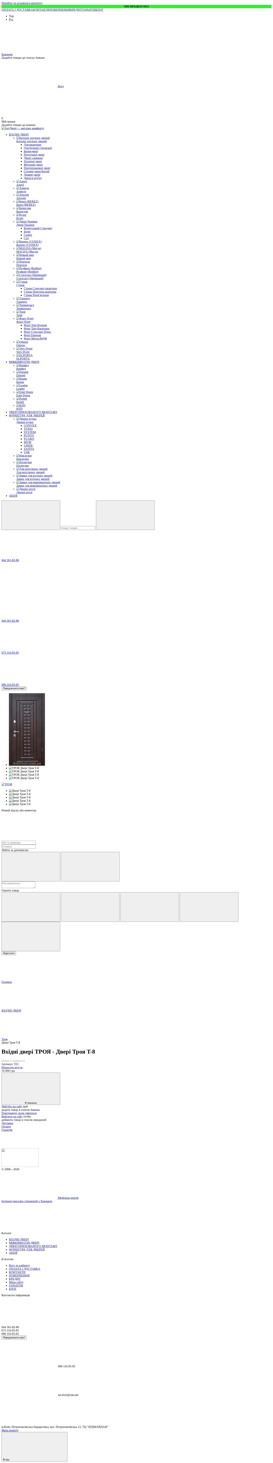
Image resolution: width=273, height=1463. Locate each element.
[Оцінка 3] (149, 907)
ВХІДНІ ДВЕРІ (19, 134)
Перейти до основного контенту (22, 3)
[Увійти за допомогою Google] (90, 866)
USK (27, 452)
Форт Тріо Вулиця (35, 325)
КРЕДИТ (76, 9)
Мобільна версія (67, 1197)
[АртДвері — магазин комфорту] (20, 1165)
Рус (11, 19)
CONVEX (30, 425)
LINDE (28, 445)
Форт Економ (32, 335)
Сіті (26, 238)
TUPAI (28, 428)
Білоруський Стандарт (38, 228)
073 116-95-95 (10, 652)
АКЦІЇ (13, 495)
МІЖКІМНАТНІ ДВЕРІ (24, 362)
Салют (28, 234)
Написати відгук (12, 1067)
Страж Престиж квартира (40, 291)
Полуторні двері (34, 154)
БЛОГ (99, 9)
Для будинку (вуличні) (38, 148)
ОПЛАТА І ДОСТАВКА (17, 9)
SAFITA (29, 448)
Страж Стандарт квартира (40, 288)
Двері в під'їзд (33, 178)
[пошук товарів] (30, 515)
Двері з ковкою (33, 158)
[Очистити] (125, 515)
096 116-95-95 (10, 684)
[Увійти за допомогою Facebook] (30, 866)
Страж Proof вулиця (36, 295)
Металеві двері (33, 164)
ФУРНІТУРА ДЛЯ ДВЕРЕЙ (27, 415)
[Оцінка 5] (30, 936)
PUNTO (29, 435)
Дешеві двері (32, 174)
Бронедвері (31, 151)
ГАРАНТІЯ (89, 9)
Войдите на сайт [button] (11, 1116)
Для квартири (32, 144)
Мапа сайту (16, 1282)
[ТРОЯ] (6, 784)
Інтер (27, 231)
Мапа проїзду (10, 1430)
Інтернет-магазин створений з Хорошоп (26, 1201)
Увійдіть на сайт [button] (11, 1106)
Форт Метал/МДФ (35, 338)
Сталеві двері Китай (36, 171)
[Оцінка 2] (90, 907)
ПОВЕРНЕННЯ (59, 9)
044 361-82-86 (10, 560)
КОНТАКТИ (41, 9)
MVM (27, 442)
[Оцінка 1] (30, 907)
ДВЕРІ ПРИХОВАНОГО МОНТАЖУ (33, 412)
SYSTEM (30, 432)
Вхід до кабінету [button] (19, 1265)
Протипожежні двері (37, 168)
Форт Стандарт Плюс (37, 331)
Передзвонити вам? (14, 688)
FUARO (29, 438)
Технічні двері (33, 161)
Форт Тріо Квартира (36, 328)
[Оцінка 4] (209, 907)
